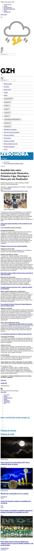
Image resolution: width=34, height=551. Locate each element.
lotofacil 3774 (7, 11)
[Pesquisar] (2, 78)
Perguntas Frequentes (9, 146)
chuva (5, 10)
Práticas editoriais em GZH (10, 143)
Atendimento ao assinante (10, 129)
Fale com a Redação (9, 135)
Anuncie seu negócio (9, 141)
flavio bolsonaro (8, 7)
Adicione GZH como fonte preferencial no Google (15, 191)
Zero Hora (6, 86)
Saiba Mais (3, 392)
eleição (5, 6)
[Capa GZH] (17, 58)
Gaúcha (6, 92)
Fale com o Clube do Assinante (11, 132)
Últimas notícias (8, 83)
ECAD (5, 149)
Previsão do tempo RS (9, 9)
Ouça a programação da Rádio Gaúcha (13, 163)
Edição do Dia (7, 89)
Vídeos (5, 95)
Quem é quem (7, 138)
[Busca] (2, 50)
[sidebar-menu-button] (2, 48)
